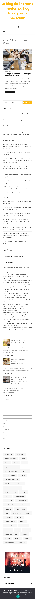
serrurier (26, 530)
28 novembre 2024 (24, 67)
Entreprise (6, 429)
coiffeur (16, 467)
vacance (17, 538)
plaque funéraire (10, 521)
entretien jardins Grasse (12, 488)
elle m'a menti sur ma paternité (14, 484)
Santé (4, 426)
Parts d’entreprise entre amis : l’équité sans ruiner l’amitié (16, 127)
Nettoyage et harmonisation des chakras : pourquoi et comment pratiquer (16, 214)
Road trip (8, 530)
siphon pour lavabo (11, 534)
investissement (19, 496)
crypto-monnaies (10, 475)
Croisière (25, 471)
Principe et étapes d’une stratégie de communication (18, 75)
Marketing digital (20, 509)
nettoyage (8, 517)
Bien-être (5, 423)
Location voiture (21, 500)
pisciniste (18, 517)
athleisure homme (10, 458)
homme (23, 492)
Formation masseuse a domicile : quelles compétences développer (16, 115)
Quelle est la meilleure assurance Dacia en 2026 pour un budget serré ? (16, 243)
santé (17, 530)
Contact (5, 438)
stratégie (24, 534)
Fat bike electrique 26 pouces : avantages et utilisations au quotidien (17, 208)
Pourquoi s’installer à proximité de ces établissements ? (19, 361)
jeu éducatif (8, 500)
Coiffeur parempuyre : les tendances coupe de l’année (17, 202)
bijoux (7, 467)
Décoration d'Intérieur (11, 479)
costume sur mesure (11, 471)
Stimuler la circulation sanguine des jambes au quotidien (17, 176)
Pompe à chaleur (10, 525)
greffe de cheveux (10, 492)
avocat (23, 458)
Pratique (5, 420)
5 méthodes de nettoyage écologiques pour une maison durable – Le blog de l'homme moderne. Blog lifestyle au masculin (17, 283)
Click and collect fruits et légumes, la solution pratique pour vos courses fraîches (17, 182)
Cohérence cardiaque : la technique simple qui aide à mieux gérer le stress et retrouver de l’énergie (17, 146)
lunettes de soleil (10, 505)
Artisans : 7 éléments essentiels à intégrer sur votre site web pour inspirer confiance (17, 228)
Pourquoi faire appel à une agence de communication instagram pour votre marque (15, 169)
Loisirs (5, 435)
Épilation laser (9, 542)
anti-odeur (20, 454)
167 (7, 399)
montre (27, 513)
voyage (27, 538)
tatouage (7, 538)
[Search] (18, 26)
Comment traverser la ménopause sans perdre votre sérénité (15, 121)
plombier (22, 521)
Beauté (5, 432)
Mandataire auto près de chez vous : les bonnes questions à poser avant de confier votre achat (16, 221)
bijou (24, 463)
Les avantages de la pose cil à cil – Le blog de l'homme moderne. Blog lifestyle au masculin (17, 325)
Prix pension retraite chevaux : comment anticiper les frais (16, 139)
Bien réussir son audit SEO (21, 300)
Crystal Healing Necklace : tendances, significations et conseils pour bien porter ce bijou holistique (17, 235)
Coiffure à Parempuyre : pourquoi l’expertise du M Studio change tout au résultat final (17, 133)
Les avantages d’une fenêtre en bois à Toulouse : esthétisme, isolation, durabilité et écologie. (17, 289)
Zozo (10, 67)
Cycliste (22, 475)
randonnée (23, 525)
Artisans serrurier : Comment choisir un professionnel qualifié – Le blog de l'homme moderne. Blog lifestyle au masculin (17, 315)
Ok (18, 596)
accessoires (8, 454)
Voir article (8, 355)
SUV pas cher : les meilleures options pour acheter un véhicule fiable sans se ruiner (16, 188)
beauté (16, 463)
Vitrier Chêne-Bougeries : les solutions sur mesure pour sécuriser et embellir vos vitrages (16, 195)
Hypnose (7, 496)
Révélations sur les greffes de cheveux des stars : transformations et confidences (17, 330)
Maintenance (24, 505)
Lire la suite (9, 92)
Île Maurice (22, 542)
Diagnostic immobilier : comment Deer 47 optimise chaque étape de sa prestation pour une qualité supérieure (17, 160)
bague (7, 463)
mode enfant (16, 513)
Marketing (8, 71)
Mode (4, 417)
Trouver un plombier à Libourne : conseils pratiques (16, 153)
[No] (33, 594)
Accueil (5, 414)
